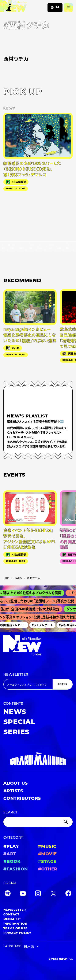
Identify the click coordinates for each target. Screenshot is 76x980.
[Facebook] (68, 894)
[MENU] (68, 7)
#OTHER (47, 869)
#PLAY (11, 847)
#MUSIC (47, 847)
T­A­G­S (18, 578)
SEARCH (11, 812)
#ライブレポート (40, 624)
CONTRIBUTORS (22, 799)
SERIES (16, 732)
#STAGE (47, 862)
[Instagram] (38, 894)
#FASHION (15, 869)
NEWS (14, 712)
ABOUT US (15, 783)
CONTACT (11, 914)
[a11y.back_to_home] (13, 7)
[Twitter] (53, 894)
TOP (6, 578)
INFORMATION (15, 924)
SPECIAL (19, 722)
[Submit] (66, 822)
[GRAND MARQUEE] (38, 758)
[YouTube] (23, 894)
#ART (9, 854)
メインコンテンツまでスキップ (27, 5)
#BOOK (11, 862)
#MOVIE (47, 854)
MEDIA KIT (12, 919)
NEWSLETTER (15, 675)
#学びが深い (65, 624)
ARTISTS (13, 791)
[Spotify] (7, 894)
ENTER (62, 684)
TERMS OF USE (15, 928)
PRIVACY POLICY (17, 933)
